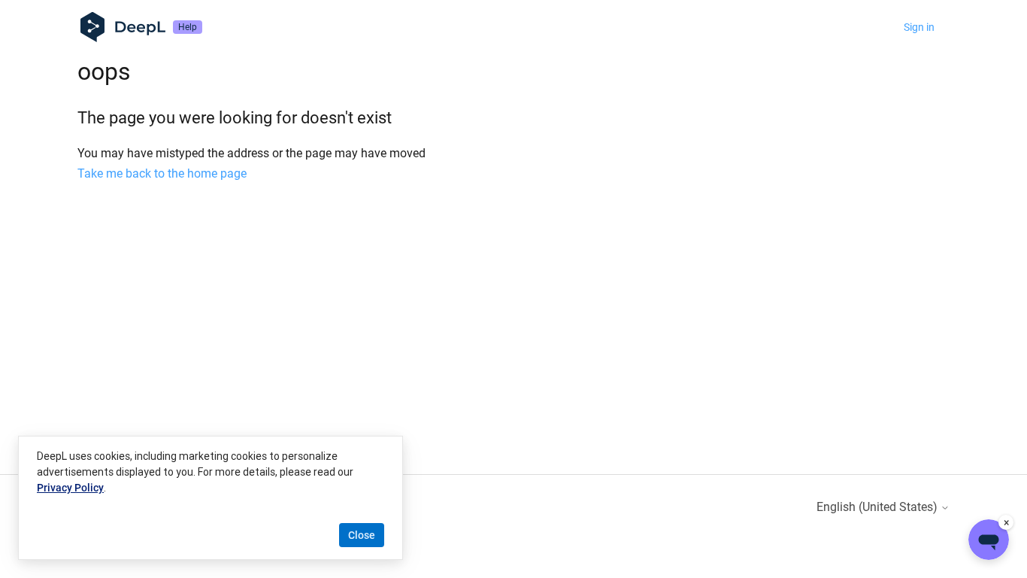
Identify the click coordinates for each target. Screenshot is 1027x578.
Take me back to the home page (162, 173)
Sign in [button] (919, 27)
